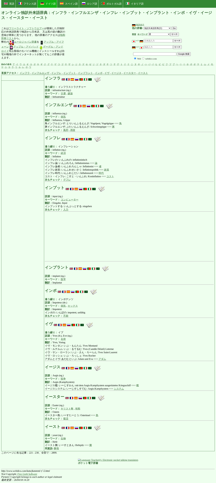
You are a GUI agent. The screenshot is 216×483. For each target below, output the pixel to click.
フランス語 (30, 3)
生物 (63, 438)
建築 (70, 93)
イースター (129, 73)
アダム (102, 359)
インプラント (85, 73)
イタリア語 (137, 3)
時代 (101, 173)
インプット (69, 73)
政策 (106, 169)
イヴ (106, 73)
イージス (116, 73)
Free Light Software (27, 474)
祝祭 (77, 408)
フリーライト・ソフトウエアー (26, 28)
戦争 (63, 378)
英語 (11, 3)
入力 (65, 209)
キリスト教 (67, 408)
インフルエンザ (40, 73)
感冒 (72, 130)
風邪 (65, 130)
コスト (110, 176)
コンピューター (69, 199)
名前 (63, 339)
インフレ (56, 73)
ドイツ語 (51, 3)
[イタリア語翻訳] (85, 78)
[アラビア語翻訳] (90, 78)
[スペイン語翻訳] (72, 78)
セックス (73, 306)
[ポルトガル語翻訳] (81, 78)
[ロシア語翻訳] (76, 78)
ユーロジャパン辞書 (25, 41)
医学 (63, 279)
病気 (63, 116)
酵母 (56, 448)
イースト (143, 73)
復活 (65, 418)
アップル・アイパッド (26, 46)
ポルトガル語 (114, 3)
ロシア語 (92, 3)
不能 (65, 315)
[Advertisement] (89, 43)
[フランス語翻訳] (68, 78)
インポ (98, 73)
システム (119, 388)
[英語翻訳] (63, 78)
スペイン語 (71, 3)
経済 (63, 153)
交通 (63, 93)
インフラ (25, 73)
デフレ (67, 179)
